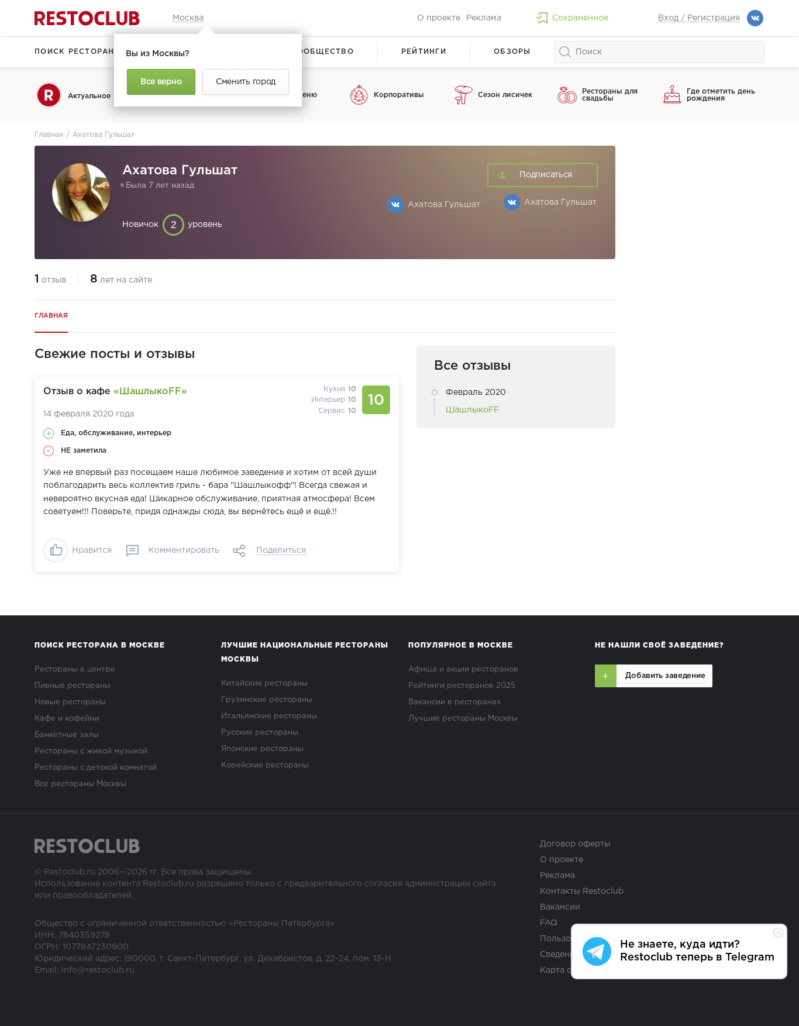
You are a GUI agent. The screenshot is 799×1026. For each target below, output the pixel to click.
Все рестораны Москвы (80, 784)
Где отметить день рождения (721, 95)
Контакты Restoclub (582, 891)
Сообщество (322, 52)
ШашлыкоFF (472, 410)
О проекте (438, 18)
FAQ (548, 923)
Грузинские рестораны (266, 700)
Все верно (160, 81)
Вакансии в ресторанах (454, 702)
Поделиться (281, 550)
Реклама (483, 18)
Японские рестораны (262, 749)
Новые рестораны (70, 702)
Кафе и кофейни (67, 718)
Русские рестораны (259, 732)
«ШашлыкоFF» (150, 391)
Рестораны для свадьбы (610, 95)
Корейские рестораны (265, 765)
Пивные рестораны (73, 686)
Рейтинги (423, 52)
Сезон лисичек (505, 95)
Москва (188, 18)
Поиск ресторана (77, 52)
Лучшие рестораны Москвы (463, 718)
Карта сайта (565, 970)
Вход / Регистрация (699, 18)
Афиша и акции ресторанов (463, 669)
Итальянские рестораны (269, 716)
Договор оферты (575, 844)
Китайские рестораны (264, 683)
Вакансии (560, 907)
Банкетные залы (67, 735)
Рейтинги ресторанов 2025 (461, 686)
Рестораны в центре (75, 669)
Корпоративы (399, 95)
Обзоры (512, 52)
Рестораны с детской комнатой (96, 768)
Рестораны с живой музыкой (91, 751)
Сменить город (245, 81)
